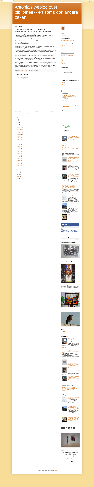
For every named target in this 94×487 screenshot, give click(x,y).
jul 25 (19, 148)
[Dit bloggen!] (33, 70)
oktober (18, 131)
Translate (71, 55)
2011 (17, 124)
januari (18, 176)
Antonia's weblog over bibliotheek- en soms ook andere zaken (46, 12)
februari (18, 174)
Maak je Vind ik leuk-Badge (74, 233)
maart (18, 172)
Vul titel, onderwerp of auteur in (70, 454)
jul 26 (19, 146)
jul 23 (19, 151)
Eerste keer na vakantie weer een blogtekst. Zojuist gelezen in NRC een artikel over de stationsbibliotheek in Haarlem (69, 187)
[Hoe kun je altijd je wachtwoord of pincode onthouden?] (65, 231)
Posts (64, 45)
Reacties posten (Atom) (25, 113)
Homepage (36, 111)
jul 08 (19, 160)
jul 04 (19, 163)
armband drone (65, 101)
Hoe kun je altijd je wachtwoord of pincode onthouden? (74, 230)
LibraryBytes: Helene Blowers (68, 95)
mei (18, 169)
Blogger (55, 470)
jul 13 (19, 158)
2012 (17, 122)
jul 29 (19, 143)
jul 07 (19, 162)
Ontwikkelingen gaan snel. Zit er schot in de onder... (28, 140)
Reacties (64, 48)
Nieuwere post (18, 111)
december (19, 127)
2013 (17, 120)
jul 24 (19, 149)
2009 (17, 178)
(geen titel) (64, 145)
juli (17, 136)
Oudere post (53, 111)
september (19, 132)
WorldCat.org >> (70, 458)
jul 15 (19, 156)
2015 (17, 119)
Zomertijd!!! (70, 165)
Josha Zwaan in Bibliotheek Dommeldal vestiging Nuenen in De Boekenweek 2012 (73, 176)
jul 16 (19, 155)
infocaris (64, 100)
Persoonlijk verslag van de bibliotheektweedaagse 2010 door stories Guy (70, 148)
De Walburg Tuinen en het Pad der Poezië (73, 196)
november (19, 129)
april (18, 171)
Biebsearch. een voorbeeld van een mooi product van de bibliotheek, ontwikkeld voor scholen (73, 216)
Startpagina (64, 35)
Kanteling (64, 92)
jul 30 (19, 139)
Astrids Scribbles (66, 91)
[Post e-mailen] (29, 70)
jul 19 (19, 153)
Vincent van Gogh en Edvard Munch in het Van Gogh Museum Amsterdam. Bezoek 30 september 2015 (73, 205)
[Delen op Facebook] (36, 70)
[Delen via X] (34, 70)
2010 (17, 126)
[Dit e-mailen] (32, 70)
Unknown (64, 331)
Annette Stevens (66, 226)
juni (18, 167)
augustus (19, 134)
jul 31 (19, 137)
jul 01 (19, 165)
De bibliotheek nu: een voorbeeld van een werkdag (73, 137)
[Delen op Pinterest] (37, 70)
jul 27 (19, 144)
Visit (64, 77)
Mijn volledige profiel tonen (66, 333)
